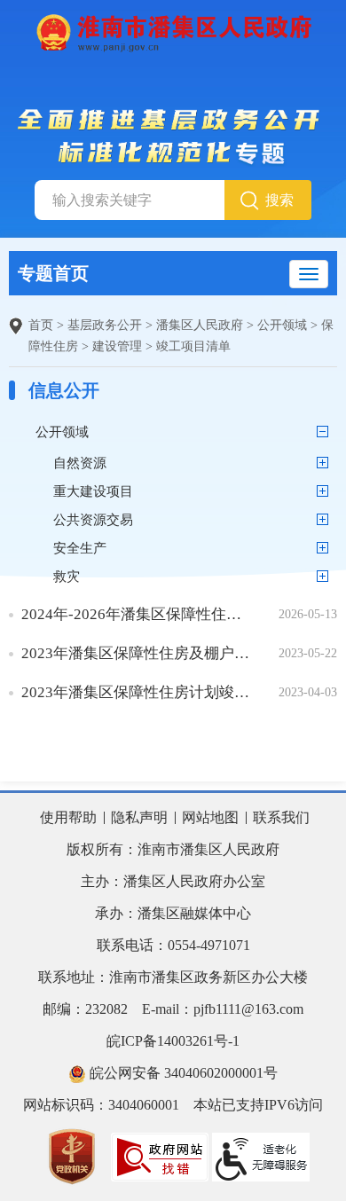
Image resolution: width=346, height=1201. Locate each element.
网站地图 (210, 817)
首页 (40, 325)
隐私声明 (139, 817)
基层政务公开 (104, 325)
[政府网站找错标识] (159, 1155)
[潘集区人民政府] (173, 30)
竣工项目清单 (193, 346)
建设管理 (117, 346)
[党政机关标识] (71, 1155)
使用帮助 (68, 817)
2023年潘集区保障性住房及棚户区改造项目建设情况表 (137, 653)
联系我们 (281, 817)
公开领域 (282, 325)
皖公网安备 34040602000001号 (182, 1072)
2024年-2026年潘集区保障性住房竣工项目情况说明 (137, 614)
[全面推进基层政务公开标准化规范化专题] (173, 136)
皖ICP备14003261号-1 (173, 1040)
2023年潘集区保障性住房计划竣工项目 (137, 692)
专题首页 (53, 273)
